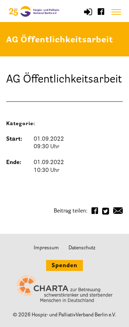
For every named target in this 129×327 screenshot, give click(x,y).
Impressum (46, 248)
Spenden (64, 266)
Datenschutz (81, 248)
